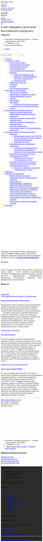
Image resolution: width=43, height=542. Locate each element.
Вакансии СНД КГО (22, 142)
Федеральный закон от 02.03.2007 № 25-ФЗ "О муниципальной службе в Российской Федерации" (28, 138)
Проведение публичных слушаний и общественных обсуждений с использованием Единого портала (23, 191)
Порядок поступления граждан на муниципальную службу (22, 155)
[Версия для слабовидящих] (2, 53)
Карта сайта (9, 511)
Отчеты (12, 98)
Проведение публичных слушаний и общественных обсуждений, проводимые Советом (25, 197)
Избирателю (10, 174)
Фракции (13, 73)
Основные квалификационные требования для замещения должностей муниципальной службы (28, 150)
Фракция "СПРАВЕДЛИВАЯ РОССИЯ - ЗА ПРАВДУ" (25, 77)
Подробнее (5, 294)
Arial (2, 8)
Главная (8, 59)
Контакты (9, 205)
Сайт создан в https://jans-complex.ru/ (14, 540)
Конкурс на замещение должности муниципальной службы (27, 169)
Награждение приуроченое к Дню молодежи (15, 300)
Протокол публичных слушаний (26, 104)
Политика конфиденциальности (13, 534)
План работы (15, 100)
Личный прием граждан (19, 67)
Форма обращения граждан (20, 176)
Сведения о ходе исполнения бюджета (24, 106)
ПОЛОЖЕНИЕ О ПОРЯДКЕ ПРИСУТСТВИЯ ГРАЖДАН (21, 185)
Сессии (12, 108)
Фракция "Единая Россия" (24, 75)
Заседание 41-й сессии (8, 334)
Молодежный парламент (19, 88)
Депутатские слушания (18, 92)
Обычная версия (7, 22)
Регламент (13, 84)
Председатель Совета (18, 63)
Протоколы (14, 102)
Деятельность (10, 90)
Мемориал (9, 172)
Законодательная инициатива (21, 112)
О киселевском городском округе (22, 71)
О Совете (8, 61)
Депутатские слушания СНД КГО (12, 369)
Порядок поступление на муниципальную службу (23, 159)
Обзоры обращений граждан (20, 96)
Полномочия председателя (20, 65)
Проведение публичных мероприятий (24, 187)
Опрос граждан (15, 182)
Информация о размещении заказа (23, 94)
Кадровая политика (12, 132)
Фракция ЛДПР (20, 80)
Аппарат (13, 86)
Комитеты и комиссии (18, 82)
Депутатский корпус (17, 69)
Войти (7, 49)
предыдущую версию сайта (28, 258)
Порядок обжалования (18, 126)
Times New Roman (9, 8)
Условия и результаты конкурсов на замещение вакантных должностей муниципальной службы (23, 164)
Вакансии (13, 134)
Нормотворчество (12, 110)
